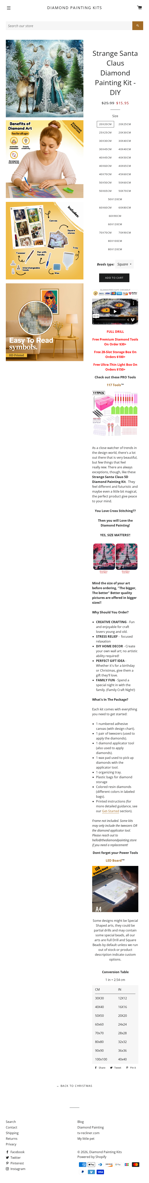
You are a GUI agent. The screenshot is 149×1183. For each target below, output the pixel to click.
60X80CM (125, 207)
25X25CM (105, 132)
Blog (80, 1122)
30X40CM (125, 141)
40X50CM (125, 157)
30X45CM (105, 149)
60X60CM (105, 207)
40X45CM (105, 157)
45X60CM (125, 174)
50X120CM (115, 199)
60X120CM (115, 224)
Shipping (12, 1133)
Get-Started (110, 811)
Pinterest (17, 1163)
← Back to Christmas (74, 1086)
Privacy (11, 1144)
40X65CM (125, 166)
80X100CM (115, 241)
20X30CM (125, 132)
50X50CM (105, 182)
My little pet (85, 1138)
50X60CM (125, 182)
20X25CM (125, 124)
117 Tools (114, 385)
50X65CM (105, 191)
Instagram (17, 1169)
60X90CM (115, 216)
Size (115, 116)
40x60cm (105, 166)
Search (11, 1122)
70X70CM (105, 232)
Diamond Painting (90, 1127)
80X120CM (115, 249)
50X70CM (125, 191)
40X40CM (125, 149)
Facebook (17, 1152)
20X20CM (105, 124)
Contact (11, 1127)
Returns (11, 1138)
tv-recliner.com (88, 1133)
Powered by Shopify (91, 1157)
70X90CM (125, 232)
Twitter (15, 1157)
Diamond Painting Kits (74, 7)
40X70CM (105, 174)
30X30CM (105, 141)
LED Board (114, 860)
